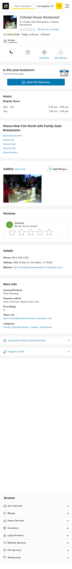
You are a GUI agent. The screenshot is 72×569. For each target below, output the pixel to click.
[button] (67, 6)
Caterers (54, 22)
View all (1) (20, 169)
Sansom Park (9, 148)
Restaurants (26, 24)
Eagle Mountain (10, 152)
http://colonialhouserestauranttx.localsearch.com (37, 267)
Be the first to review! (48, 29)
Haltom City (8, 140)
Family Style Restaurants (36, 22)
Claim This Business (38, 82)
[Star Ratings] (28, 29)
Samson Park (9, 144)
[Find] (59, 6)
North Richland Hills (12, 136)
